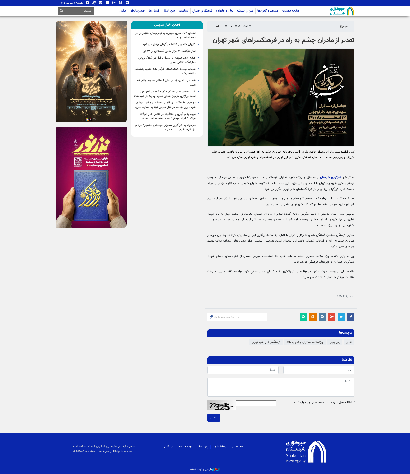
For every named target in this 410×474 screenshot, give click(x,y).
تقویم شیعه (186, 446)
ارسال (213, 417)
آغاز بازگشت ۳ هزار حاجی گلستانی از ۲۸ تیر (169, 51)
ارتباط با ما (220, 446)
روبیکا (87, 3)
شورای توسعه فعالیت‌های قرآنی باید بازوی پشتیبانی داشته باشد (165, 71)
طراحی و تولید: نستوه (201, 469)
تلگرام (127, 3)
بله (100, 3)
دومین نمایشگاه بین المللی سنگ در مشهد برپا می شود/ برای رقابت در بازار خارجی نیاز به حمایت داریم (165, 105)
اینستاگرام (114, 3)
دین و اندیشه (245, 11)
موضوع (344, 26)
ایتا (120, 3)
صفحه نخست (291, 11)
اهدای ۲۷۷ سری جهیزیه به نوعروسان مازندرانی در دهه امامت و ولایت (165, 35)
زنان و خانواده (224, 11)
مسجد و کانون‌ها (267, 11)
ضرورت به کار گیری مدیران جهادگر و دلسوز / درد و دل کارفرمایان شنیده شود (165, 127)
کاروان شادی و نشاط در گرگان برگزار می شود (169, 44)
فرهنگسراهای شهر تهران (266, 342)
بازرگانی (168, 446)
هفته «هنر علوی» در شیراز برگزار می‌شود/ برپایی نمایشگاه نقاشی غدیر (167, 60)
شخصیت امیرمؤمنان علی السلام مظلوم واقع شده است (165, 82)
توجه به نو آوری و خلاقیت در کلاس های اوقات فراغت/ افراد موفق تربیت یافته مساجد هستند (168, 116)
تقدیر (349, 342)
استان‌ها (154, 11)
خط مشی (237, 446)
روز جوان (335, 342)
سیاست (183, 11)
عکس (122, 11)
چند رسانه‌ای (137, 11)
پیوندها (203, 446)
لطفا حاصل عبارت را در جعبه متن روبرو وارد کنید (324, 402)
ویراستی (107, 3)
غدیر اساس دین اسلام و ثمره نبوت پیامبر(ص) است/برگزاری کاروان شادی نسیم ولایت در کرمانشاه (165, 93)
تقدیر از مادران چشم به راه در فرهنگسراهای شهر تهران (283, 40)
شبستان (328, 11)
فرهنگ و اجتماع (202, 11)
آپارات (94, 3)
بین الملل (169, 11)
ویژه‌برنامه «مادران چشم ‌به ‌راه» (305, 342)
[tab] (167, 25)
